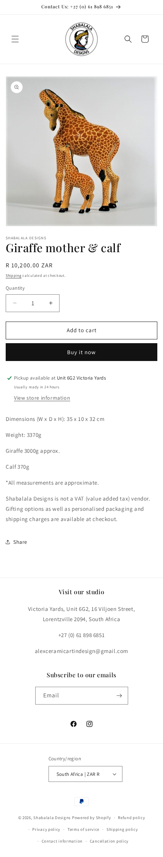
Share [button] (20, 541)
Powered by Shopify (91, 817)
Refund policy (131, 817)
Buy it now (81, 352)
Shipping (14, 275)
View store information (42, 397)
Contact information (62, 841)
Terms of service (83, 829)
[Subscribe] (119, 696)
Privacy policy (46, 829)
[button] (15, 39)
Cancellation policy (109, 841)
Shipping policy (122, 829)
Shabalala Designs (52, 817)
